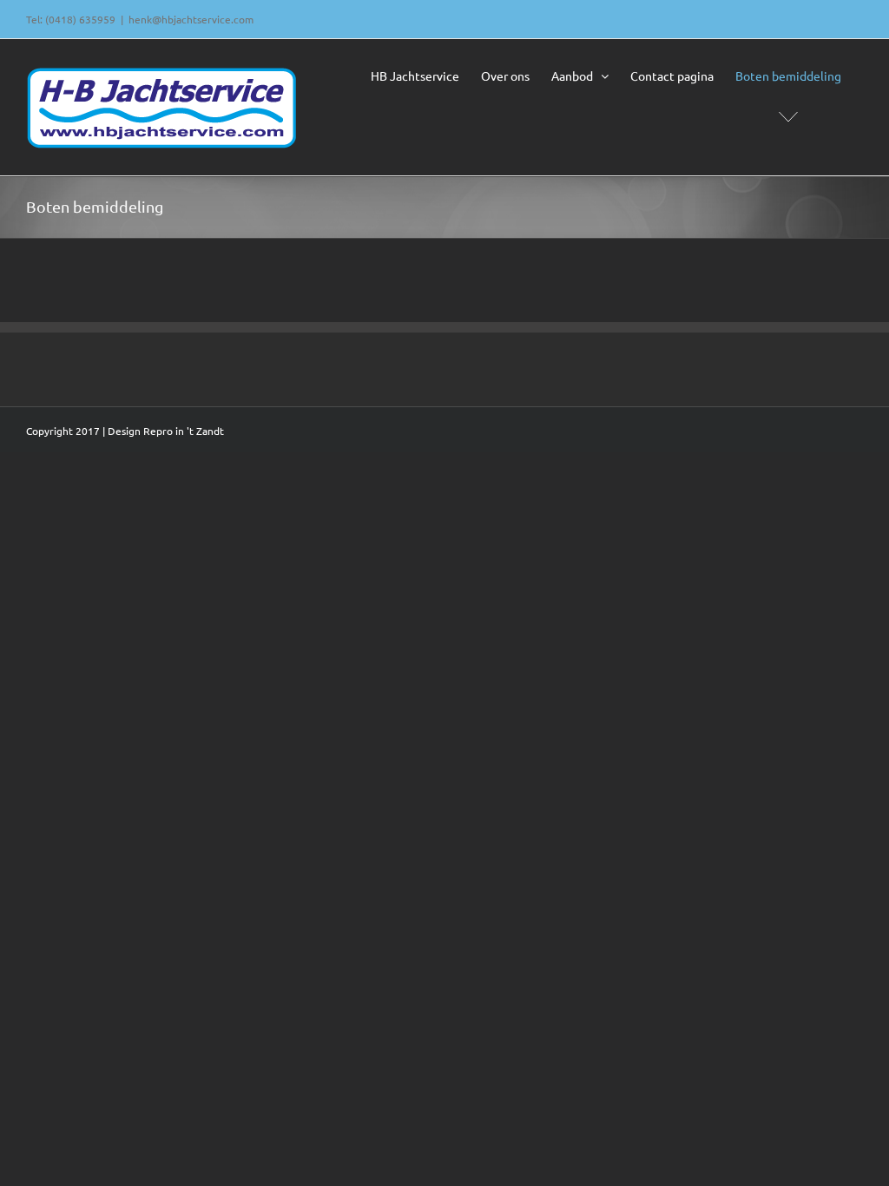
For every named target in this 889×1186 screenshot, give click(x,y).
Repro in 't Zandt (183, 431)
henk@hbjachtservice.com (191, 19)
